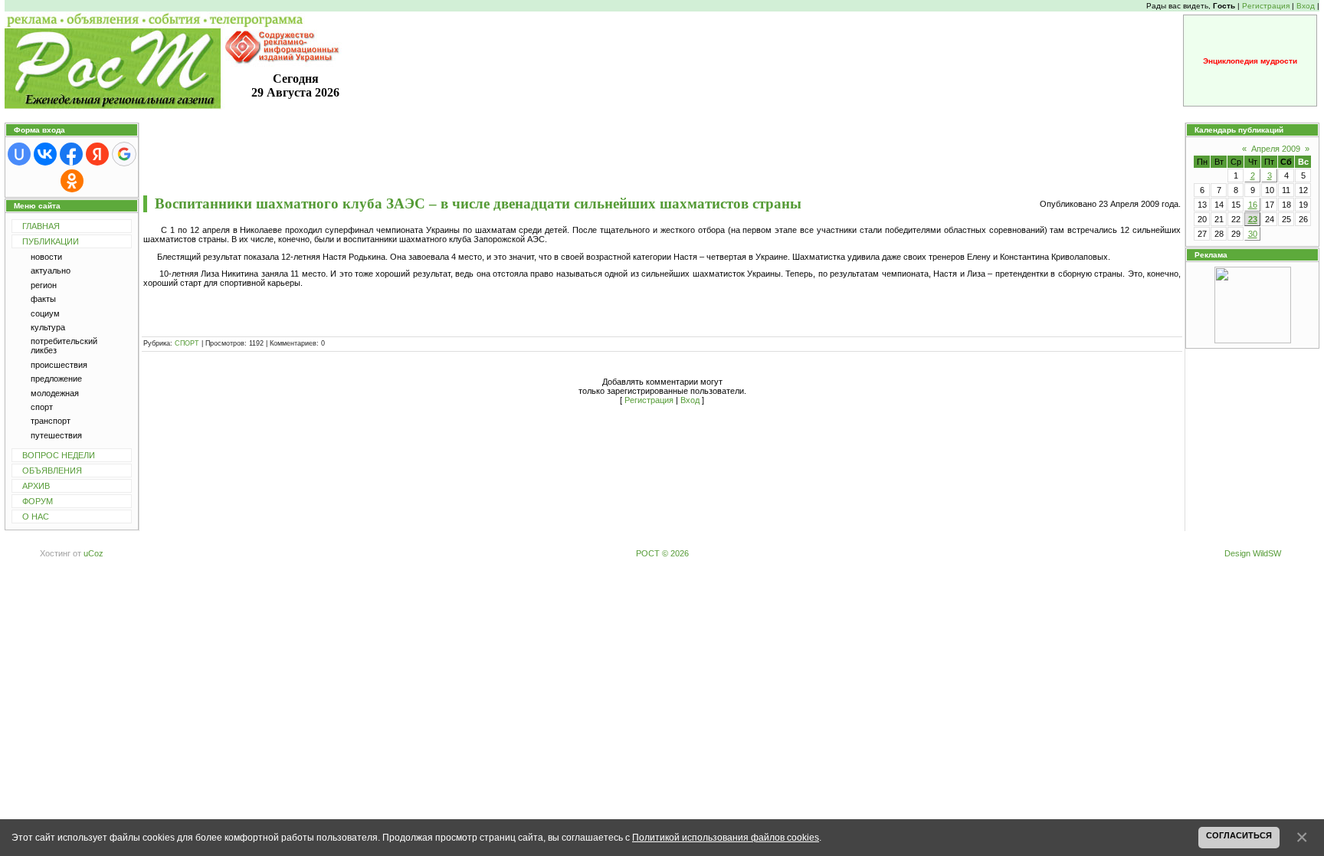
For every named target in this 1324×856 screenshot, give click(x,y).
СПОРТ (187, 343)
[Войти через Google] (124, 154)
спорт (42, 407)
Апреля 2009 (1275, 148)
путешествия (56, 435)
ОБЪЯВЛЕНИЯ (52, 470)
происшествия (59, 364)
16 (1252, 204)
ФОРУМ (37, 501)
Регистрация (1266, 6)
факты (43, 298)
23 (1252, 219)
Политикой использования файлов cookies (725, 837)
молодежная (55, 393)
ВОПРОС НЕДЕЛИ (58, 455)
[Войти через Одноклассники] (72, 180)
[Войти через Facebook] (71, 154)
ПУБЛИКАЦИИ (50, 241)
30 (1252, 233)
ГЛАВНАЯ (41, 226)
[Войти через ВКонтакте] (45, 154)
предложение (56, 378)
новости (46, 256)
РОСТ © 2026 (662, 553)
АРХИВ (36, 485)
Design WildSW (1252, 553)
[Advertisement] (662, 158)
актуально (50, 270)
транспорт (50, 420)
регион (44, 285)
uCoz (93, 553)
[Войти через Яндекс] (97, 154)
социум (45, 313)
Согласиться (1239, 835)
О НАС (35, 516)
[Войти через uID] (19, 154)
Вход (1305, 6)
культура (48, 327)
